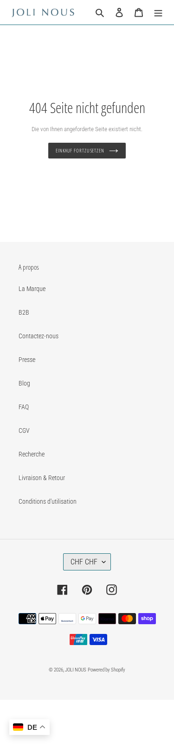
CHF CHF (84, 561)
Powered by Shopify (106, 670)
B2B (24, 312)
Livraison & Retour (42, 477)
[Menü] (158, 12)
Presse (27, 359)
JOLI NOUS (75, 670)
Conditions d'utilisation (48, 501)
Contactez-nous (38, 336)
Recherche (32, 454)
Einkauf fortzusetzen (80, 150)
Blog (24, 383)
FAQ (24, 407)
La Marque (32, 288)
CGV (24, 430)
